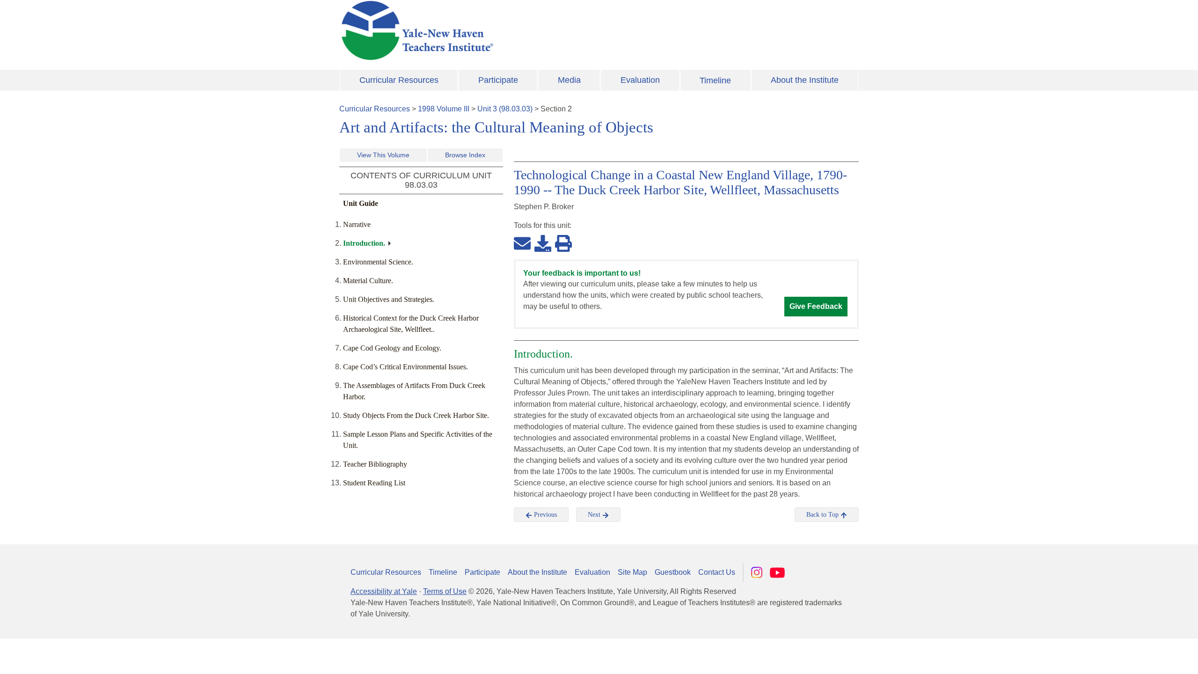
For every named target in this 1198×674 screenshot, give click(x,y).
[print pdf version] (563, 243)
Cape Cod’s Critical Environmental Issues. (405, 367)
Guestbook (673, 572)
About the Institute (805, 80)
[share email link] (522, 243)
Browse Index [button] (465, 155)
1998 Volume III (443, 109)
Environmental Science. (378, 262)
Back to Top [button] (823, 514)
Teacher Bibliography (375, 464)
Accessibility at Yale (384, 591)
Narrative (357, 224)
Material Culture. (368, 281)
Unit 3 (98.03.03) (505, 109)
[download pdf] (542, 243)
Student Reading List (374, 483)
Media (569, 80)
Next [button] (595, 514)
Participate (498, 80)
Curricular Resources (398, 80)
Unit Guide (360, 203)
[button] (1144, 658)
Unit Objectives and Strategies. (388, 299)
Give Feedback (815, 306)
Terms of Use (445, 591)
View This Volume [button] (383, 155)
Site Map (632, 572)
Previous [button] (544, 514)
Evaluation (640, 80)
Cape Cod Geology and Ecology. (392, 348)
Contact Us (716, 572)
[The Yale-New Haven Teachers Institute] (510, 30)
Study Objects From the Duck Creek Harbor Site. (416, 415)
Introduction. (364, 243)
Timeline (715, 80)
